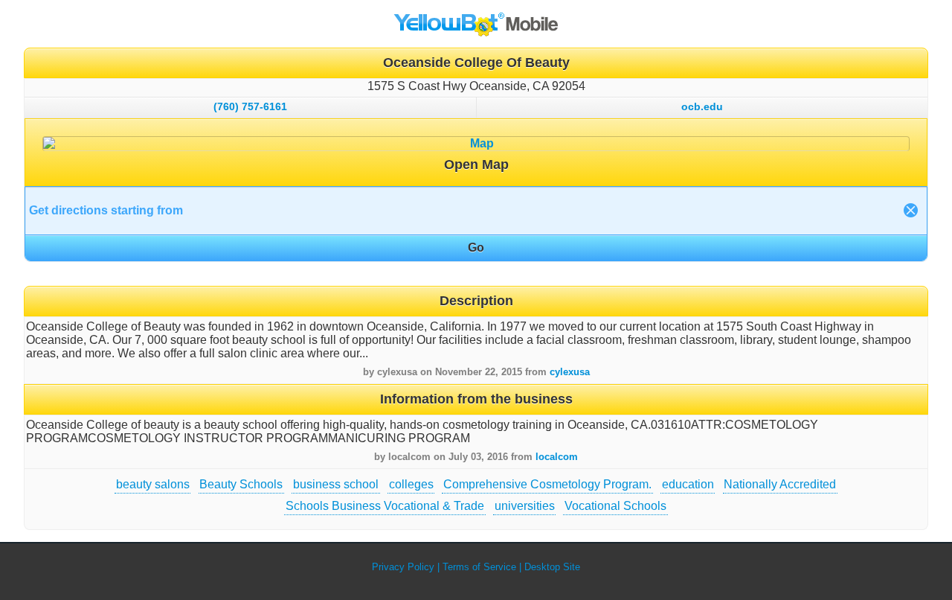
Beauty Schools (241, 484)
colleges (411, 484)
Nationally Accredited (780, 484)
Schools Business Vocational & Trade (385, 506)
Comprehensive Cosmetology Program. (547, 484)
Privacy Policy (403, 566)
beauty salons (153, 484)
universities (525, 506)
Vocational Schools (615, 506)
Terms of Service (479, 566)
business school (336, 484)
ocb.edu (702, 106)
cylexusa (570, 371)
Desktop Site (552, 566)
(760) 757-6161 (250, 106)
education (688, 484)
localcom (557, 456)
